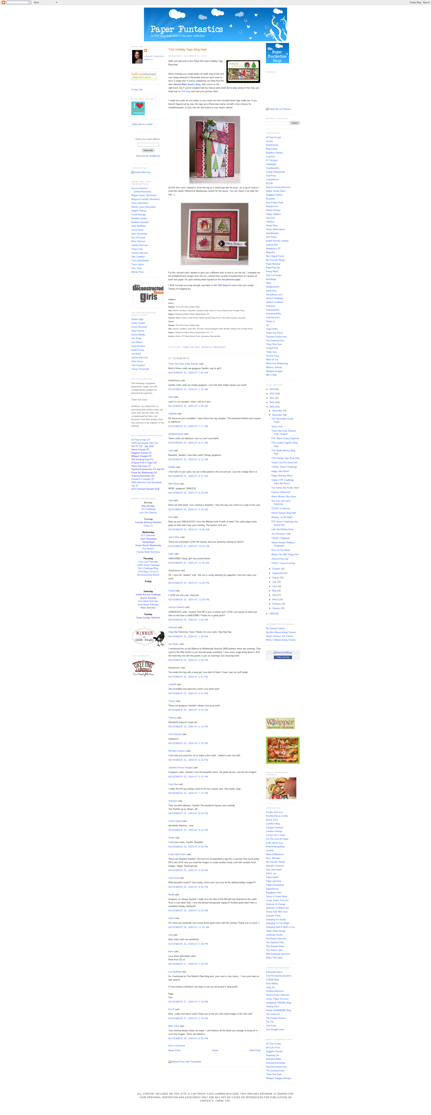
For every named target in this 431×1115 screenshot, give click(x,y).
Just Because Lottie (281, 533)
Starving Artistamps (275, 1063)
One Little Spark (274, 869)
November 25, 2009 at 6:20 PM (188, 760)
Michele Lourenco (177, 751)
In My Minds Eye (274, 843)
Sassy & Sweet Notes (277, 896)
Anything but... (273, 145)
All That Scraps (273, 137)
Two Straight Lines (275, 1029)
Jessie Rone (137, 230)
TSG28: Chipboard (280, 538)
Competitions (272, 179)
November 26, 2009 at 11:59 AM (188, 927)
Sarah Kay (271, 290)
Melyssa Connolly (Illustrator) (145, 199)
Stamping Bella (273, 313)
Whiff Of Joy (272, 359)
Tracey (171, 701)
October (276, 569)
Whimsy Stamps (274, 367)
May (274, 590)
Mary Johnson (138, 241)
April (274, 595)
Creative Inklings (274, 831)
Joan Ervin (173, 878)
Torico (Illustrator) (139, 203)
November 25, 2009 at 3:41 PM (188, 677)
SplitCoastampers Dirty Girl (144, 443)
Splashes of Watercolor (277, 908)
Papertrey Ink (272, 1055)
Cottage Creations (275, 827)
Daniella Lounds (139, 218)
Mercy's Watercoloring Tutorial (280, 640)
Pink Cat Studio (273, 275)
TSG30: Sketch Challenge (284, 467)
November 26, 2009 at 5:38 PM (188, 944)
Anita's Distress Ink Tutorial (279, 636)
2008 (272, 613)
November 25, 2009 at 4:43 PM (188, 710)
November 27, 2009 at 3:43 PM (188, 1018)
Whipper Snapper (274, 371)
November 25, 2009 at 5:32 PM (188, 743)
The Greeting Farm (275, 340)
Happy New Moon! (280, 471)
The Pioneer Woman (276, 1018)
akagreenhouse (175, 434)
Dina (170, 517)
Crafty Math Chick (177, 854)
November (277, 415)
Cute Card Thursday (148, 561)
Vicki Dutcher (174, 734)
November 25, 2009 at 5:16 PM (188, 726)
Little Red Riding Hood (282, 529)
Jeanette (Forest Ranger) (180, 767)
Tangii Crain (137, 249)
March (275, 599)
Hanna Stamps (273, 210)
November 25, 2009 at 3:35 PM (188, 660)
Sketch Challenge (274, 298)
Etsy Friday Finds (274, 202)
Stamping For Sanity (276, 919)
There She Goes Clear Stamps (183, 364)
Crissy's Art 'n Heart (275, 835)
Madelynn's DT (273, 248)
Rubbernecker (272, 287)
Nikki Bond (173, 483)
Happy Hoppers (273, 214)
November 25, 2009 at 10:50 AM (189, 529)
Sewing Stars (272, 1006)
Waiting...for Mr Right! (282, 517)
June (275, 586)
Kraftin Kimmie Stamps (277, 241)
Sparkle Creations (274, 302)
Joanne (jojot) (174, 821)
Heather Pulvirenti (140, 222)
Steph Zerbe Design (275, 931)
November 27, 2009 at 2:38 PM (188, 964)
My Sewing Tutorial (275, 628)
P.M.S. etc (271, 873)
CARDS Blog (272, 979)
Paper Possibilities (275, 885)
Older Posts (255, 1050)
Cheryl (171, 590)
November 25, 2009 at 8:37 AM (188, 476)
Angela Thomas (139, 210)
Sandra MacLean (139, 245)
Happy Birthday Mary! (282, 475)
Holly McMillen (138, 226)
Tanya (171, 918)
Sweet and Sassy (274, 333)
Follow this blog (283, 657)
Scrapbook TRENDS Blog (278, 1002)
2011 (272, 398)
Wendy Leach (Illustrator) (143, 207)
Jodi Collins (174, 537)
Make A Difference (275, 854)
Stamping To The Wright (278, 923)
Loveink (270, 850)
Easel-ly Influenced (280, 492)
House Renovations (275, 229)
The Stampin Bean (275, 946)
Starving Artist (273, 317)
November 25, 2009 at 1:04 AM (188, 372)
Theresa (172, 717)
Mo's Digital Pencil (275, 256)
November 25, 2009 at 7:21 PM (188, 793)
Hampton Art (272, 206)
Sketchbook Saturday (148, 604)
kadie (171, 554)
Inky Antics (271, 237)
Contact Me (137, 89)
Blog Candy (271, 149)
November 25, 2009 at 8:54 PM (188, 813)
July (274, 582)
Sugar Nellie (272, 329)
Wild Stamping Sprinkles (278, 954)
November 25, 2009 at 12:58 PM (189, 599)
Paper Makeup (273, 264)
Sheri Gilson (137, 361)
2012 (272, 393)
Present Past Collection (277, 995)
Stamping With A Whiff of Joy (280, 927)
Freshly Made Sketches (148, 552)
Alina (170, 397)
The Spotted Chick (275, 942)
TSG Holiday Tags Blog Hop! (187, 49)
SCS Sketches (148, 535)
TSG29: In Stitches (280, 508)
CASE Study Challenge (148, 565)
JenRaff (172, 684)
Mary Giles (173, 1026)
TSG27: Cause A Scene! (283, 563)
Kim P (171, 1009)
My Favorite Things (275, 260)
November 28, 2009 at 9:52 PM (188, 1038)
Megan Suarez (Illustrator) (144, 195)
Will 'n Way (271, 375)
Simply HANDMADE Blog (278, 1010)
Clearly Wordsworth (275, 172)
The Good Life (273, 1014)
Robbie (171, 467)
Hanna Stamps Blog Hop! (283, 513)
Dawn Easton (137, 330)
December (277, 410)
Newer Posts (174, 1050)
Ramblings (271, 279)
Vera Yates (136, 268)
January (276, 608)
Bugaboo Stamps (274, 152)
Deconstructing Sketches (278, 187)
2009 (272, 406)
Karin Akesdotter (139, 233)
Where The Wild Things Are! (285, 554)
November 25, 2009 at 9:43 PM (188, 870)
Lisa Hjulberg (174, 971)
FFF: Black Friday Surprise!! (285, 438)
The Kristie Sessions (276, 938)
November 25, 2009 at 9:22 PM (188, 830)
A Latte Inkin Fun (274, 812)
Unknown (172, 627)
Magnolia (270, 252)
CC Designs (272, 160)
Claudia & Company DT (142, 479)
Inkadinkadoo (272, 233)
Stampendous (272, 310)
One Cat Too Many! (280, 550)
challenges (271, 164)
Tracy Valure (137, 264)
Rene (170, 951)
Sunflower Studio (274, 935)
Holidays (270, 221)
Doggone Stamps (274, 195)
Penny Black (272, 271)
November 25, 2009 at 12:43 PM (189, 583)
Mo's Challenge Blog (148, 568)
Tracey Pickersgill (140, 369)
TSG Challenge (148, 509)
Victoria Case (272, 356)
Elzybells (270, 198)
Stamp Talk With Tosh (277, 911)
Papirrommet (272, 889)
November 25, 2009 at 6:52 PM (188, 776)
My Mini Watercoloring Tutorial (281, 632)
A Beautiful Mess (274, 972)
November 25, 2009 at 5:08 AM (188, 406)
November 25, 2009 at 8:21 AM (188, 443)
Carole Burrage (138, 214)
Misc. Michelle (273, 858)
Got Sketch (148, 548)
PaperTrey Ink (273, 267)
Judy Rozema (138, 346)
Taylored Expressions (276, 336)
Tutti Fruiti (271, 1025)
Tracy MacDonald (139, 260)
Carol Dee (173, 784)
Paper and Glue (273, 881)
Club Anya (271, 175)
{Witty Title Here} (274, 957)
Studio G (270, 321)
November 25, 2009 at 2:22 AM (188, 389)
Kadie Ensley (137, 350)
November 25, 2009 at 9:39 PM (188, 846)
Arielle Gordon (138, 323)
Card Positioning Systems (278, 976)
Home (215, 1050)
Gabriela (172, 413)
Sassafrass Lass (274, 294)
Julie (170, 450)
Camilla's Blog (273, 823)
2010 (272, 402)
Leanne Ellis (272, 244)
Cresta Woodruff (139, 327)
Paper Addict (272, 877)
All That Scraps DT (140, 439)
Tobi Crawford (138, 256)
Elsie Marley (272, 983)
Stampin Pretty (273, 915)
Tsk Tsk (270, 1021)
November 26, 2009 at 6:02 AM (188, 910)
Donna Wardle (138, 334)
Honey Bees (272, 225)
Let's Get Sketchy (148, 512)
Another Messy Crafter (277, 816)
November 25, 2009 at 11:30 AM (188, 563)
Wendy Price (137, 272)
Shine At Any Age (279, 559)
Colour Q (148, 525)
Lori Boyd (136, 353)
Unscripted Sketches (148, 601)
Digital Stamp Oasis (276, 191)
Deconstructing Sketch (148, 575)
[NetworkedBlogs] (283, 652)
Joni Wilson (137, 342)
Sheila (171, 837)
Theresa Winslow (139, 253)
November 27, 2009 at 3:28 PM (188, 1001)
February (276, 604)
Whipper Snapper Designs (278, 1078)
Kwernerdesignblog (275, 846)
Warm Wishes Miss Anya (283, 496)
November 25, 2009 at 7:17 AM (188, 426)
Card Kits (270, 156)
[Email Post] (168, 343)
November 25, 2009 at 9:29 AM (188, 493)
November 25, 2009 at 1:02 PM (188, 620)
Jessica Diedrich (176, 607)
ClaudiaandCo (272, 168)
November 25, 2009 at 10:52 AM (189, 546)
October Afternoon (275, 991)
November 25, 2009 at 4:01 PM (188, 693)
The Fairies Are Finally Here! (285, 487)
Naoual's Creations (275, 866)
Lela (170, 935)
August (276, 577)
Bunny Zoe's (272, 820)
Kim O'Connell (138, 237)
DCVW (269, 183)
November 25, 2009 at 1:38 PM (188, 636)
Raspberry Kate (273, 892)
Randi (171, 894)
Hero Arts (270, 218)
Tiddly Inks (271, 352)
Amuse (269, 141)
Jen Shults (136, 338)
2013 (272, 389)
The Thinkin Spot (274, 950)
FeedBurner (154, 156)
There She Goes (191, 347)
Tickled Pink (272, 348)
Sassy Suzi (277, 426)
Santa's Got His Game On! (284, 462)
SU (267, 325)
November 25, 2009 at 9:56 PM (188, 887)
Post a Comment (176, 1045)
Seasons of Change (275, 904)
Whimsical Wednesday (214, 347)
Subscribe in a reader (142, 124)
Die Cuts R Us (273, 1047)
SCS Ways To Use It (148, 571)
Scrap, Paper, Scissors (277, 900)
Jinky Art (270, 987)
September (278, 573)
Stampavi (270, 306)
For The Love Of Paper (277, 839)
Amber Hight (137, 319)
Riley (268, 283)
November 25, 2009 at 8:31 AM (188, 459)
